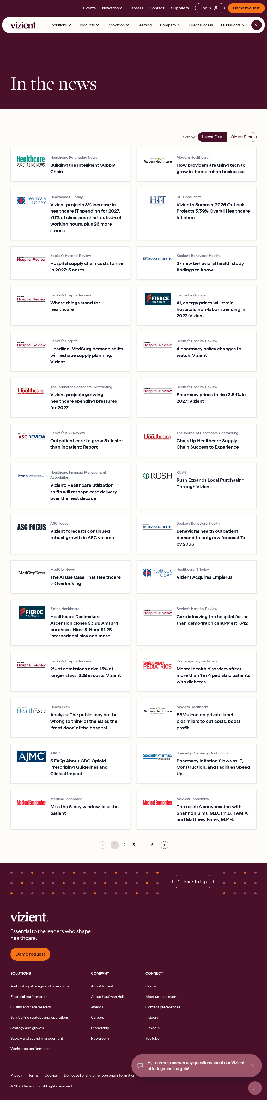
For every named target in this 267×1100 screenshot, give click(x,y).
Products (87, 25)
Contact (157, 7)
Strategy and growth (27, 1028)
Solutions (59, 25)
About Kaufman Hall (107, 997)
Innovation (116, 25)
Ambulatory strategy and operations (39, 986)
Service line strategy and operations (39, 1017)
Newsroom (112, 7)
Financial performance (28, 997)
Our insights (230, 25)
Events (89, 7)
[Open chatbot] (255, 1088)
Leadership (100, 1028)
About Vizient (102, 986)
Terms (33, 1075)
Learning (145, 25)
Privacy (16, 1075)
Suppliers (180, 7)
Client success (201, 25)
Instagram (153, 1017)
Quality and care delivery (30, 1007)
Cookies (51, 1075)
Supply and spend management (36, 1038)
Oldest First (241, 136)
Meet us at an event (161, 997)
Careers (136, 7)
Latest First (212, 136)
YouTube (152, 1038)
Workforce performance (30, 1049)
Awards (97, 1007)
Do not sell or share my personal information (99, 1075)
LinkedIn (152, 1028)
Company (168, 25)
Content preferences (162, 1007)
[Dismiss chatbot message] (253, 1065)
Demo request (246, 7)
